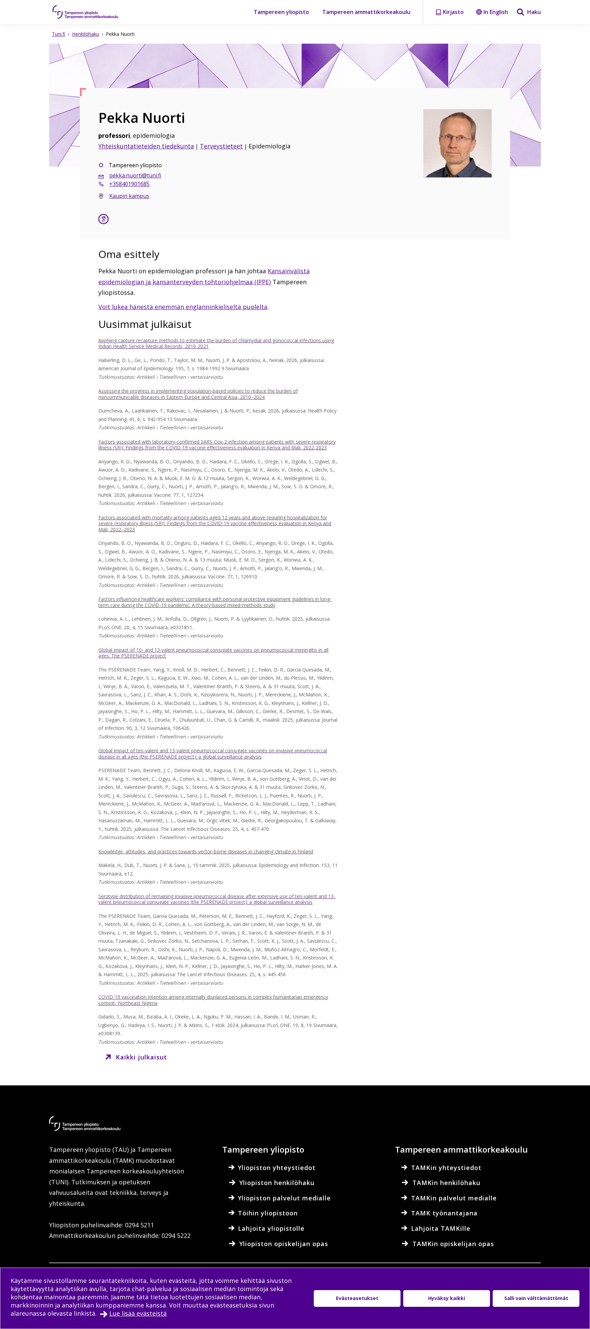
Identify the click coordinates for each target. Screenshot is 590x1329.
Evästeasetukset (357, 1298)
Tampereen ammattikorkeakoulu (366, 12)
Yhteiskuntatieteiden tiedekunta (146, 146)
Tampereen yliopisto (281, 12)
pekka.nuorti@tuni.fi (135, 175)
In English (495, 12)
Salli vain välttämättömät (536, 1298)
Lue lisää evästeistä (138, 1313)
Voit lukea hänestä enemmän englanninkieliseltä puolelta (182, 307)
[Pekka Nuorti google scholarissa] (103, 220)
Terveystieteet (221, 146)
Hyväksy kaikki (446, 1298)
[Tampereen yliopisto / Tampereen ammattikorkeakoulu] (92, 12)
